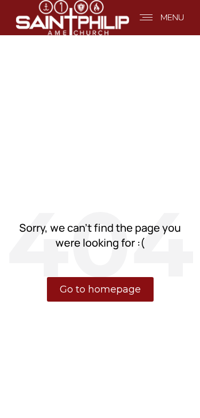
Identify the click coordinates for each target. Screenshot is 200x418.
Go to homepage (100, 289)
